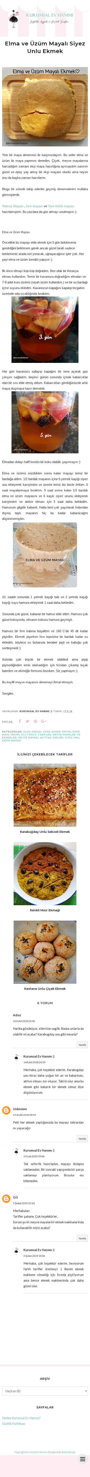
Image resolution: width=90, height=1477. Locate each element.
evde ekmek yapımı (57, 731)
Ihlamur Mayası (12, 206)
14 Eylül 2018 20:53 (34, 1062)
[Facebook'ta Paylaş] (19, 721)
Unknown (20, 1109)
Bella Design (69, 1452)
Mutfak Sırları (51, 737)
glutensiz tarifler (36, 734)
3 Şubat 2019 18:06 (34, 1255)
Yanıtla (82, 1044)
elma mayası (32, 731)
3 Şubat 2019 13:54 (24, 1203)
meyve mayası (28, 737)
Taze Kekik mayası (61, 206)
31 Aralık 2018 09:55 (24, 1114)
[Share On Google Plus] (43, 721)
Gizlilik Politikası (13, 1423)
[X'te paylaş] (27, 721)
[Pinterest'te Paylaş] (35, 721)
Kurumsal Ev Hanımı (36, 1452)
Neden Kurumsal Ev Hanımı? (21, 1418)
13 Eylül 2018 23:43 (24, 1021)
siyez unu (72, 737)
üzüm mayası (11, 740)
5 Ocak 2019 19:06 (33, 1156)
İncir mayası (34, 206)
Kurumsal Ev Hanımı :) (38, 1056)
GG (15, 1197)
